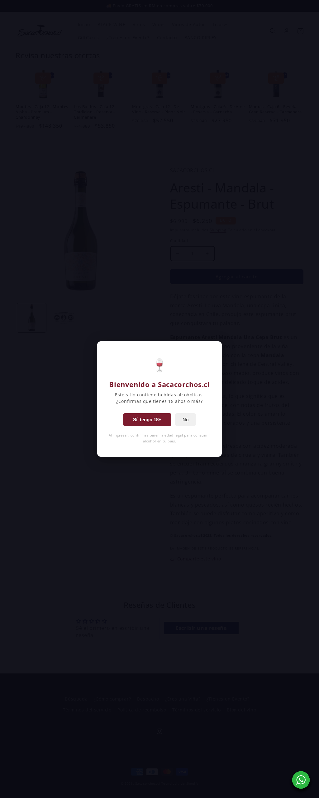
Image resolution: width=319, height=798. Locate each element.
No (185, 419)
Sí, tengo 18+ (147, 419)
